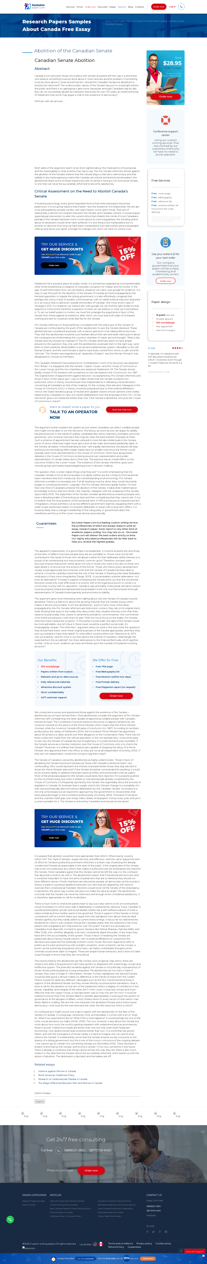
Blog (130, 7)
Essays (113, 7)
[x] (103, 1258)
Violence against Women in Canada (57, 1071)
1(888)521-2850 (74, 1150)
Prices (80, 7)
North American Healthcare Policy (56, 1075)
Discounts (102, 7)
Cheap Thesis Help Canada (109, 1216)
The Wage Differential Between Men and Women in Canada (70, 1083)
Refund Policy (116, 1246)
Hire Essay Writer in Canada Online (65, 1216)
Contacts (139, 7)
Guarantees (134, 1246)
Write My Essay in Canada (61, 1212)
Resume (122, 7)
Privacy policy (144, 1243)
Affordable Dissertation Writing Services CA (116, 1205)
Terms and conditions (120, 1243)
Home (108, 21)
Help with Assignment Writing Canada (67, 1201)
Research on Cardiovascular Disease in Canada (62, 1079)
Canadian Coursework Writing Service (114, 1201)
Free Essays (119, 21)
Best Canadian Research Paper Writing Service (70, 1208)
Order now (158, 6)
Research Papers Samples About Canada (147, 21)
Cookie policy (163, 1243)
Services (70, 7)
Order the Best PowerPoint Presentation (115, 1208)
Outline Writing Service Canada (64, 1205)
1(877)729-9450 (100, 1150)
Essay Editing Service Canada (110, 1212)
